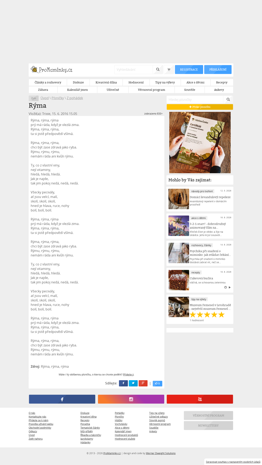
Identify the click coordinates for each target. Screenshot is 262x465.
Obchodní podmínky (40, 427)
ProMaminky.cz (112, 453)
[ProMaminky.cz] (53, 70)
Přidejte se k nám (38, 420)
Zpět (33, 98)
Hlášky (118, 420)
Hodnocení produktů (126, 435)
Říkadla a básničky (90, 435)
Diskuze (84, 412)
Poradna (85, 424)
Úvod (45, 98)
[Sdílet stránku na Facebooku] (123, 383)
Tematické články (90, 427)
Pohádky (119, 412)
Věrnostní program (160, 424)
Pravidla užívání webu (41, 424)
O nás (32, 412)
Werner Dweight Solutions (161, 453)
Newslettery (208, 425)
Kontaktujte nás (37, 416)
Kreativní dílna (88, 416)
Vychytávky (121, 424)
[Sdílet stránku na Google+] (143, 383)
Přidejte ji (128, 374)
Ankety (153, 431)
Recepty (84, 420)
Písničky (58, 98)
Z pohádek (75, 98)
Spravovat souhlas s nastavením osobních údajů (233, 461)
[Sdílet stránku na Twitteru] (133, 383)
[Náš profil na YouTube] (200, 399)
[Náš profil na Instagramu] (131, 399)
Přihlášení (217, 69)
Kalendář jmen (123, 431)
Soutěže (153, 427)
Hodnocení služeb (125, 438)
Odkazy (33, 431)
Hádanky (85, 442)
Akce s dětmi (122, 427)
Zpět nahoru (36, 438)
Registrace (189, 69)
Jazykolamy (86, 438)
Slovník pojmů (157, 420)
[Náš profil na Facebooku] (62, 399)
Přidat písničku (201, 107)
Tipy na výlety (157, 412)
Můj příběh (86, 431)
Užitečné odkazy (158, 416)
